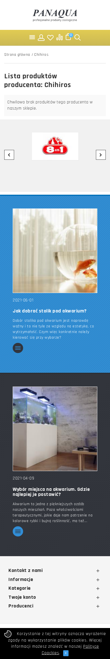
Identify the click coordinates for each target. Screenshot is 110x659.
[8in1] (55, 146)
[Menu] (32, 37)
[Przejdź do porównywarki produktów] (59, 37)
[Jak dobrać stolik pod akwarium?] (55, 250)
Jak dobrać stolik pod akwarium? (50, 311)
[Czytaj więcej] (18, 348)
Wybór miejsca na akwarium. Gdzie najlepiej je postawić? (51, 492)
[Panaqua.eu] (55, 14)
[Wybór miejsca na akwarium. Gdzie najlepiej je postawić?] (55, 428)
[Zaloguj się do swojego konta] (41, 37)
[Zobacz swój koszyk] (68, 37)
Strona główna (17, 54)
